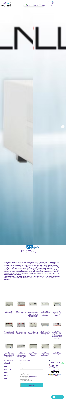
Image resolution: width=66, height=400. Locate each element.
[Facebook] (50, 1)
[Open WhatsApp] (63, 3)
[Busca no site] (53, 3)
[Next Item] (63, 126)
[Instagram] (49, 1)
